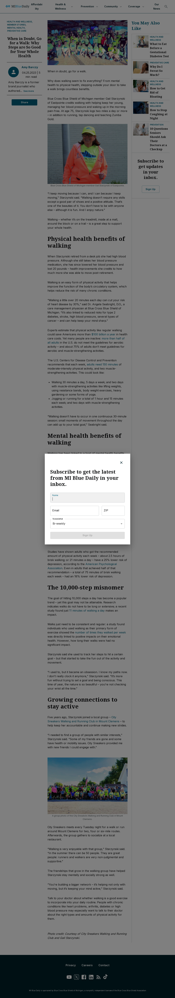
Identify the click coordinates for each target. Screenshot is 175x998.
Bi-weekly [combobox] (59, 523)
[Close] (121, 462)
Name (55, 495)
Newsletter (58, 519)
